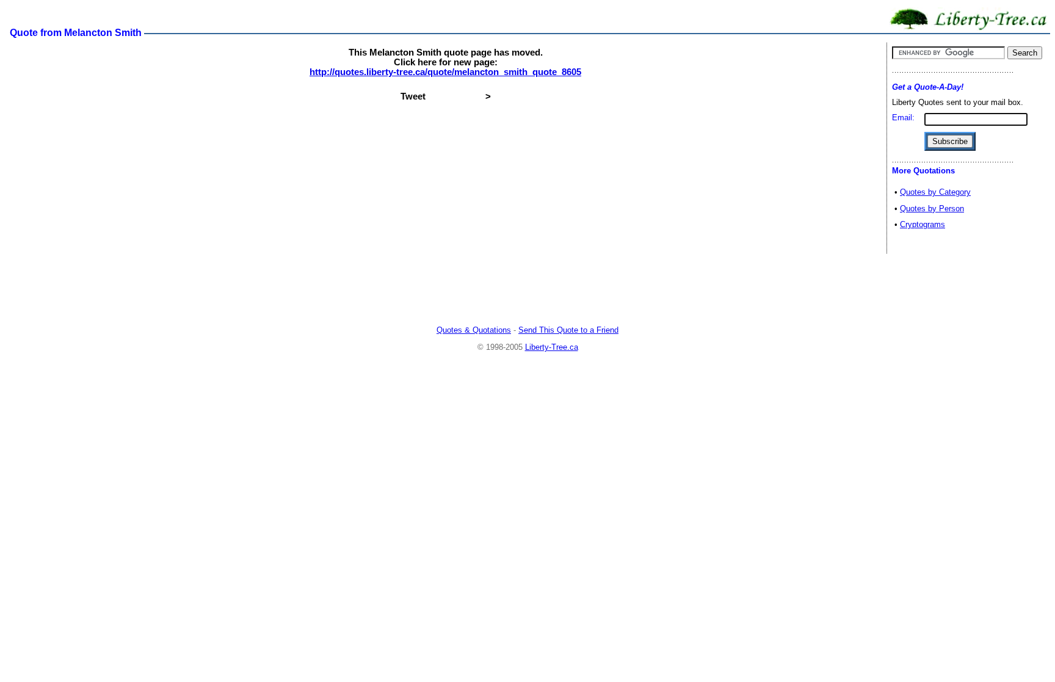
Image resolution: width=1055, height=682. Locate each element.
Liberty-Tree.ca (551, 347)
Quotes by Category (935, 192)
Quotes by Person (932, 208)
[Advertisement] (527, 290)
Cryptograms (922, 224)
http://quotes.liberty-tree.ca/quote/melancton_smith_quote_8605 (445, 72)
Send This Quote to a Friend (568, 330)
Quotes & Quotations (474, 330)
